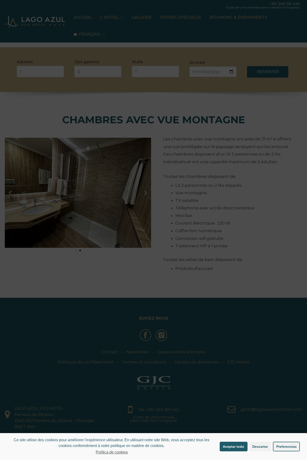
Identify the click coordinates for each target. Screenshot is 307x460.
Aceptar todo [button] (233, 446)
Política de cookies (112, 452)
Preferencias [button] (286, 446)
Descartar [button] (260, 446)
